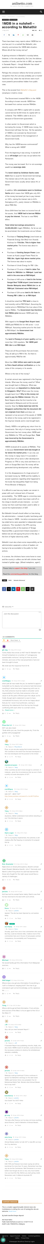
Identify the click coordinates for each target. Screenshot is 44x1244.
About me (5, 1236)
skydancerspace (11, 765)
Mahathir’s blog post (28, 90)
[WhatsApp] (23, 35)
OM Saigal (6, 980)
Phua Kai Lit (18, 747)
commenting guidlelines (19, 574)
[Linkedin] (13, 35)
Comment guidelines (34, 1236)
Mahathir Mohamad (19, 580)
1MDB (9, 580)
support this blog (20, 568)
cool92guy (6, 681)
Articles (24, 1236)
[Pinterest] (18, 35)
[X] (9, 35)
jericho (16, 910)
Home (4, 16)
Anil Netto (8, 927)
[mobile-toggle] (3, 11)
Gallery (17, 1238)
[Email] (28, 35)
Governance (11, 16)
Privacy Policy (25, 1238)
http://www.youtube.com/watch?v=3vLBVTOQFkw (22, 796)
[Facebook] (4, 35)
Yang (16, 767)
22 (41, 30)
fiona (16, 929)
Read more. (12, 1211)
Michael (5, 960)
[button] (41, 11)
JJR (15, 1043)
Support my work (15, 1236)
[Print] (32, 35)
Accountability (21, 16)
